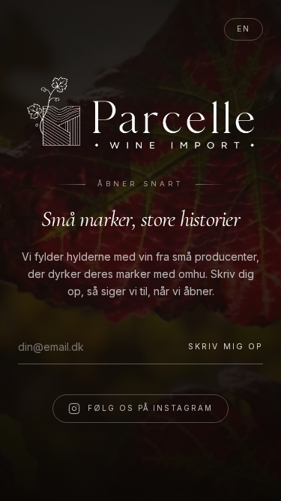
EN (243, 29)
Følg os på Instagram (151, 407)
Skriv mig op (225, 347)
